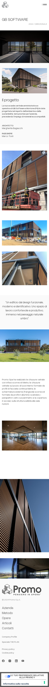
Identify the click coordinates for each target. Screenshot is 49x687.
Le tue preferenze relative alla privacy (27, 676)
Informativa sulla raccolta (16, 683)
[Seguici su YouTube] (23, 661)
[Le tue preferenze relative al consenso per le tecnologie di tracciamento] (44, 682)
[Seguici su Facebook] (3, 661)
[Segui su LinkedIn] (16, 661)
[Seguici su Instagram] (9, 661)
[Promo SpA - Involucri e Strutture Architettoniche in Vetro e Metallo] (5, 4)
